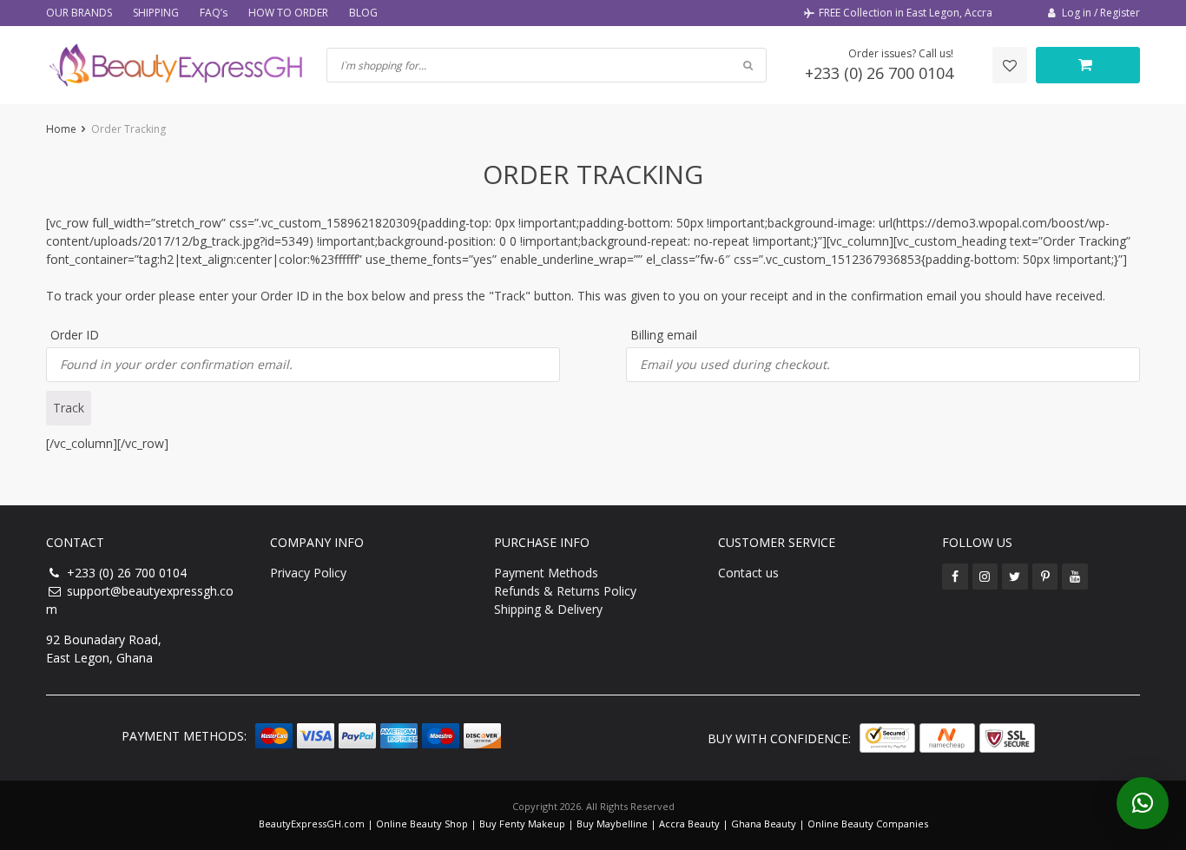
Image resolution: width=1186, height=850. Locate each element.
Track (68, 407)
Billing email (663, 334)
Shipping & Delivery (548, 609)
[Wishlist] (1009, 65)
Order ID (74, 334)
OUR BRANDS (79, 12)
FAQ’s (213, 12)
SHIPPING (156, 12)
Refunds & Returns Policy (565, 591)
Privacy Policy (308, 572)
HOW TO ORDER (288, 12)
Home (61, 129)
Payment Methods (546, 572)
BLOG (363, 12)
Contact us (748, 572)
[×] (1143, 803)
